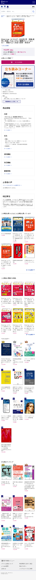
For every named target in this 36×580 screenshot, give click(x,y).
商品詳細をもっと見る (10, 101)
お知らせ (3, 568)
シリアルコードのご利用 (25, 568)
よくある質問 (4, 566)
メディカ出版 (5, 45)
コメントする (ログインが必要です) (11, 185)
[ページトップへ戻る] (33, 577)
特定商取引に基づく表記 (25, 563)
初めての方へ (22, 566)
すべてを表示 (29, 270)
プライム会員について (7, 563)
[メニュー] (34, 2)
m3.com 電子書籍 (3, 16)
